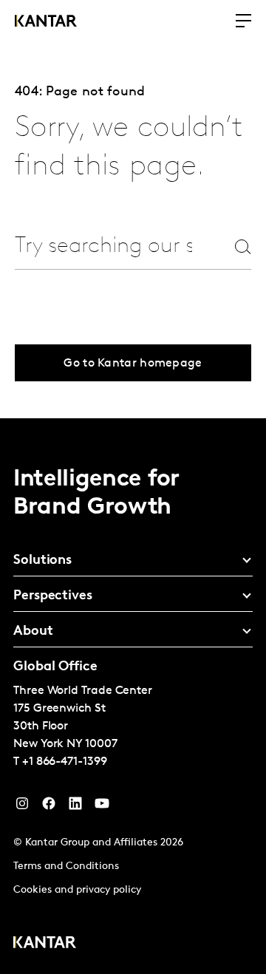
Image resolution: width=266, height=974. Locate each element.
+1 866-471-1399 (64, 762)
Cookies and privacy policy (77, 890)
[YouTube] (75, 807)
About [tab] (33, 631)
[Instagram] (22, 807)
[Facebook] (49, 807)
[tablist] (133, 696)
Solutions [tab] (42, 561)
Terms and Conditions (66, 866)
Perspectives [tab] (52, 596)
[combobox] (103, 246)
